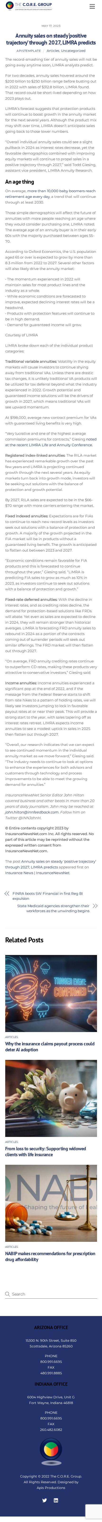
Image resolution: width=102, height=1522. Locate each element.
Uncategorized (73, 51)
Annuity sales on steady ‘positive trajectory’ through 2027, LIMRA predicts (51, 39)
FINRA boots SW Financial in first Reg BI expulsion (48, 896)
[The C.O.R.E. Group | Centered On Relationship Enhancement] (29, 8)
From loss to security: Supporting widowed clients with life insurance (45, 1151)
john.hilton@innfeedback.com (32, 812)
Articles (53, 51)
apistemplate (29, 51)
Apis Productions (51, 1488)
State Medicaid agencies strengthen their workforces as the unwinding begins (53, 908)
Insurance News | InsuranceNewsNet (37, 873)
